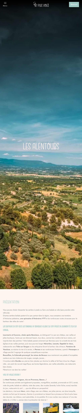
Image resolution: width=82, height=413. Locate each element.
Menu (5, 6)
